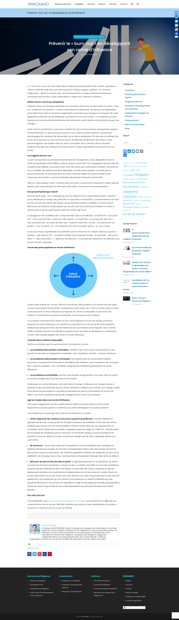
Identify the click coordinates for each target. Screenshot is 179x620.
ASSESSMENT (79, 4)
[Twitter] (176, 21)
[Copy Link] (176, 29)
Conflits (132, 170)
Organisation (130, 196)
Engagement (132, 179)
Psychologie (145, 200)
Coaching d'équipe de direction (105, 589)
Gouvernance (130, 186)
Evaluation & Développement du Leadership (89, 37)
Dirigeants (142, 174)
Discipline (125, 179)
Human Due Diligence (63, 4)
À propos (129, 585)
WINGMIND (85, 617)
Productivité (137, 200)
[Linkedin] (29, 544)
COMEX (136, 166)
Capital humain (141, 163)
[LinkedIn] (176, 17)
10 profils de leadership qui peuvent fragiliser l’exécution (141, 250)
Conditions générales (133, 601)
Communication (143, 166)
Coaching (130, 166)
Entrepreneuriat (132, 120)
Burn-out (132, 163)
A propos (112, 4)
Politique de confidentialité (135, 596)
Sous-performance (131, 207)
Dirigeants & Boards (133, 102)
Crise (138, 170)
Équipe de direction (134, 213)
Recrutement (129, 204)
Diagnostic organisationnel (72, 591)
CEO (125, 166)
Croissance (130, 90)
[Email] (176, 25)
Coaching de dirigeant (102, 585)
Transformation (127, 210)
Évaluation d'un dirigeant (71, 581)
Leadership (130, 191)
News (127, 129)
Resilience (138, 203)
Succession (145, 207)
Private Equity (128, 200)
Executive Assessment (134, 182)
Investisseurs (144, 187)
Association (126, 163)
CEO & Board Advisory (102, 581)
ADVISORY (91, 4)
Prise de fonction (144, 197)
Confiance (125, 170)
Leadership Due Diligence (39, 589)
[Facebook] (176, 13)
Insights (102, 4)
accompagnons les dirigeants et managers (67, 501)
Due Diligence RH (36, 585)
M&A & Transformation (135, 124)
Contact (124, 4)
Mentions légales (132, 593)
